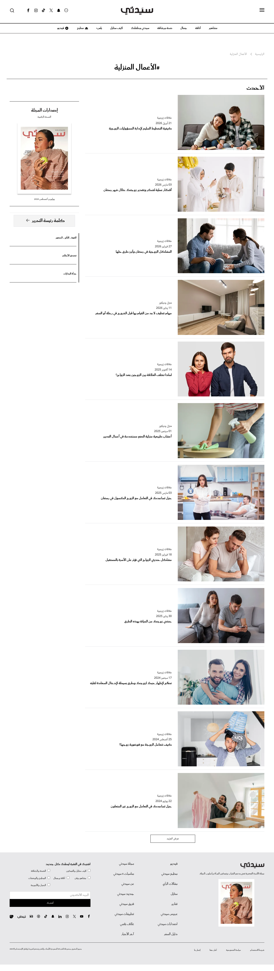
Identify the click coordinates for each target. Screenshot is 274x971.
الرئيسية (259, 54)
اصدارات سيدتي (168, 924)
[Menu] (262, 10)
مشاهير (213, 28)
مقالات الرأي (170, 884)
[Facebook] (28, 10)
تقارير (174, 904)
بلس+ (99, 28)
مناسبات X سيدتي (123, 874)
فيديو (60, 28)
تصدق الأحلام (69, 256)
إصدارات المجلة (44, 110)
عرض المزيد (173, 838)
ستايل (174, 894)
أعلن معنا (213, 950)
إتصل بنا (197, 950)
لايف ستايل (116, 28)
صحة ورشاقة (164, 28)
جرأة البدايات (69, 274)
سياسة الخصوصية (233, 950)
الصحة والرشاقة (38, 871)
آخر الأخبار (128, 934)
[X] (51, 10)
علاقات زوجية (164, 118)
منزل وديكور (165, 303)
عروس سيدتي (169, 914)
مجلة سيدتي (126, 864)
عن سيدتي (127, 884)
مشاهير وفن (80, 878)
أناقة (198, 28)
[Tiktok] (43, 10)
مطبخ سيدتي (169, 874)
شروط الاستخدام (257, 950)
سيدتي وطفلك (140, 28)
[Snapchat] (58, 10)
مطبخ (80, 28)
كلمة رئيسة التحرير (48, 220)
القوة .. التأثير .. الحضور (66, 238)
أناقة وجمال (59, 878)
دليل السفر (171, 934)
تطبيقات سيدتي (124, 914)
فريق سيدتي (126, 904)
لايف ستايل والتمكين (76, 871)
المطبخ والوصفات (37, 878)
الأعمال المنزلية (238, 54)
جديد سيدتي (125, 894)
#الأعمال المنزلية (137, 68)
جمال (183, 28)
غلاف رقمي (127, 924)
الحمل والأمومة (38, 885)
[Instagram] (36, 10)
